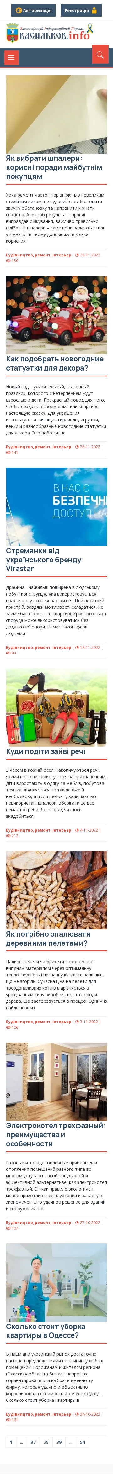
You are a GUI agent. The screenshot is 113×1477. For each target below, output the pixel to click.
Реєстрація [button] (78, 10)
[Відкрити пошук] (100, 54)
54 (82, 1442)
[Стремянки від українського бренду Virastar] (56, 507)
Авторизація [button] (36, 10)
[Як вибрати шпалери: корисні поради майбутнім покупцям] (56, 114)
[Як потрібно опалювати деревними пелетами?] (56, 890)
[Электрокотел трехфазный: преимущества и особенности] (56, 1082)
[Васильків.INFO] (50, 34)
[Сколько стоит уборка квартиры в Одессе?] (56, 1282)
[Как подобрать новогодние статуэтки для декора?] (56, 315)
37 (33, 1442)
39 (59, 1442)
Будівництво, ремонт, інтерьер (38, 255)
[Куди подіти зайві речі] (56, 707)
